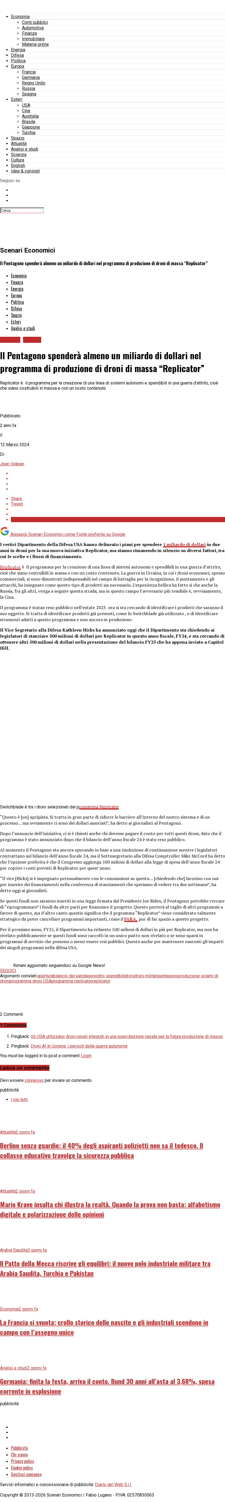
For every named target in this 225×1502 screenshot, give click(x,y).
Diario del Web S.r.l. (113, 1484)
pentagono (168, 975)
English (18, 165)
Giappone (31, 127)
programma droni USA (30, 981)
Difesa (17, 55)
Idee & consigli (25, 171)
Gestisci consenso (26, 1474)
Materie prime (35, 44)
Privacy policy (22, 1461)
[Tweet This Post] (118, 478)
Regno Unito (33, 83)
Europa (17, 66)
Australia (30, 116)
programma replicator (71, 981)
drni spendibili (111, 975)
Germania (31, 77)
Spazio (17, 138)
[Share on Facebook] (118, 473)
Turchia (28, 132)
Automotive (33, 27)
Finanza (29, 33)
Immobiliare (33, 38)
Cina (26, 110)
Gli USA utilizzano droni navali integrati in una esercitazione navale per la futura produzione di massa (127, 1036)
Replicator (10, 567)
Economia (20, 16)
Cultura (17, 160)
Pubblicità (19, 1448)
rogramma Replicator (99, 807)
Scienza (18, 154)
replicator (101, 981)
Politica (18, 60)
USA (26, 105)
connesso (34, 1080)
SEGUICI (8, 970)
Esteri (16, 99)
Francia (29, 72)
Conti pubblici (35, 22)
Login (86, 1055)
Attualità (19, 143)
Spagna (29, 94)
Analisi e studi (24, 149)
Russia (28, 88)
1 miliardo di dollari (184, 544)
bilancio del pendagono (75, 975)
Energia (18, 49)
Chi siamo (19, 1454)
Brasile (28, 121)
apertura (45, 975)
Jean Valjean (12, 463)
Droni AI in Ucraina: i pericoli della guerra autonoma (79, 1046)
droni (129, 975)
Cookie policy (22, 1467)
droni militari (146, 975)
